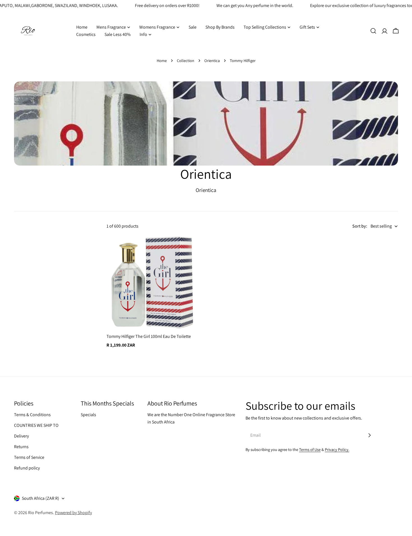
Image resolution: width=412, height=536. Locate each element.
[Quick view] (190, 249)
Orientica (212, 60)
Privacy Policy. (337, 449)
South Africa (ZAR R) (40, 498)
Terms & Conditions (32, 415)
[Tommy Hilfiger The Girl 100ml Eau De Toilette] (152, 282)
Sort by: (359, 226)
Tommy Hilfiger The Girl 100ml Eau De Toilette (149, 336)
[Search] (373, 30)
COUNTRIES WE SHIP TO (36, 425)
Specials (88, 415)
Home (162, 60)
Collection (185, 60)
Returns (21, 447)
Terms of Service (29, 457)
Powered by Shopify (73, 513)
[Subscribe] (369, 435)
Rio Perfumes (40, 513)
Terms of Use (310, 449)
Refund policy (27, 468)
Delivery (21, 436)
